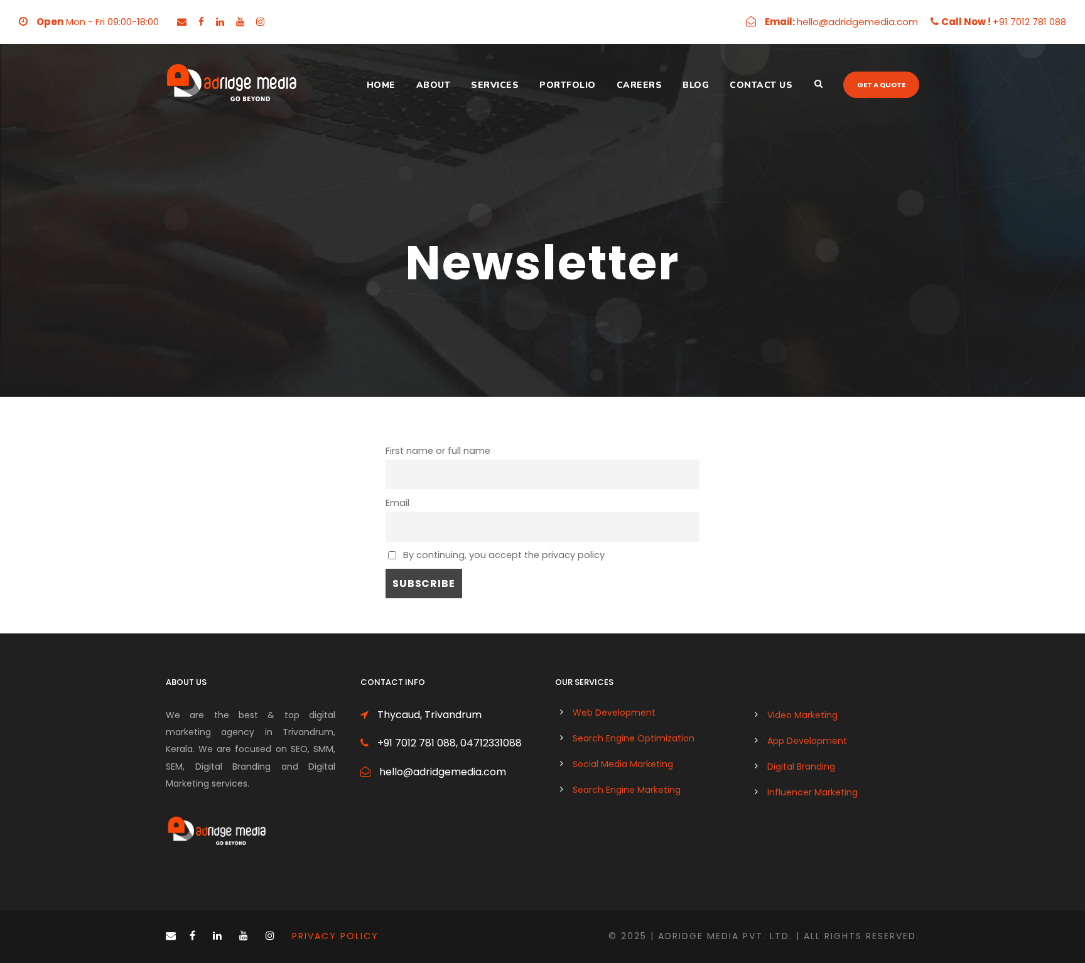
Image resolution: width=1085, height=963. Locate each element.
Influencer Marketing (812, 792)
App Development (807, 740)
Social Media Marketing (623, 764)
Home (381, 85)
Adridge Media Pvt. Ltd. (725, 936)
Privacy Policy (337, 936)
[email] (181, 21)
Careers (639, 85)
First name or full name (438, 450)
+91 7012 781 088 (1029, 21)
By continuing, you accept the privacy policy (503, 555)
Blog (696, 85)
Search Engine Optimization (633, 738)
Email (397, 503)
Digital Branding (801, 766)
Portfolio (567, 85)
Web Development (614, 712)
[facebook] (201, 21)
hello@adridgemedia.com (857, 21)
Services (495, 85)
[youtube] (240, 21)
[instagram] (260, 21)
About (433, 85)
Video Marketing (802, 715)
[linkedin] (220, 21)
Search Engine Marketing (627, 789)
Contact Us (761, 85)
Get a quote (881, 85)
